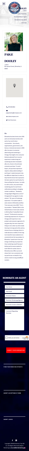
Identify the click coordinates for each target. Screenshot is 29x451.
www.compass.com (13, 116)
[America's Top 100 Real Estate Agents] (14, 8)
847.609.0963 (11, 107)
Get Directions (12, 120)
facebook (12, 440)
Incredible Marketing (17, 448)
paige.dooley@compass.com (14, 113)
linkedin (16, 440)
